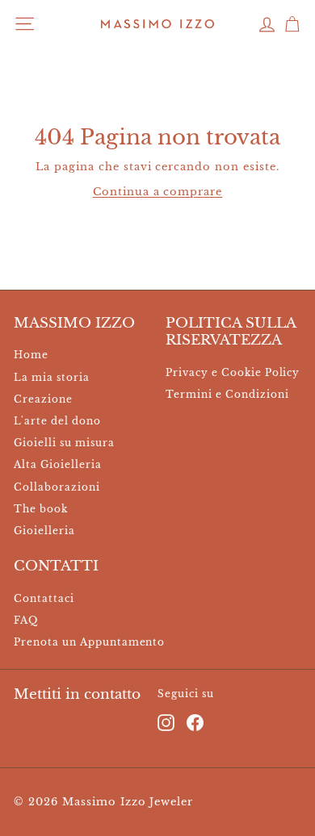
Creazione (43, 399)
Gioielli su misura (64, 443)
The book (41, 509)
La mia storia (52, 377)
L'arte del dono (57, 421)
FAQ (26, 620)
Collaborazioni (57, 487)
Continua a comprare (158, 192)
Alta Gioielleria (58, 464)
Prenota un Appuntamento (89, 642)
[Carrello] (292, 24)
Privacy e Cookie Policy (233, 372)
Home (31, 355)
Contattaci (44, 598)
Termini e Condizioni (227, 394)
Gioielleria (44, 531)
